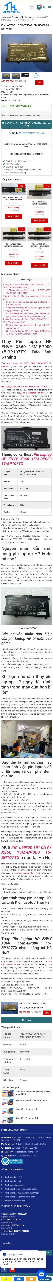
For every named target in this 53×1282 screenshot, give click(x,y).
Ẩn (31, 280)
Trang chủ (5, 17)
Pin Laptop (16, 17)
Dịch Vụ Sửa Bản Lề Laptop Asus (31, 1100)
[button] (26, 124)
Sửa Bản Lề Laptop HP (27, 1109)
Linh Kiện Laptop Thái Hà (25, 873)
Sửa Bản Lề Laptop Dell (27, 1118)
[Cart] (39, 7)
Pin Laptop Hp (28, 17)
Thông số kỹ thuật (36, 76)
